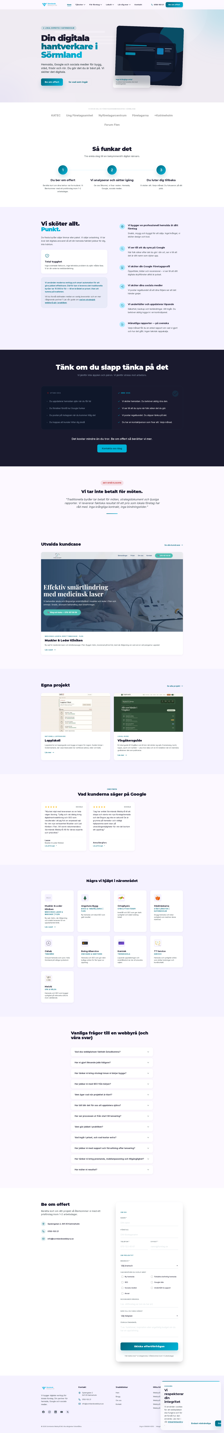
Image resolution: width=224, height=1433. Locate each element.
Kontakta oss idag (112, 448)
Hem (69, 5)
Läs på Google (50, 846)
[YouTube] (61, 1412)
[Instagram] (49, 1412)
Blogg (118, 1397)
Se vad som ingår (78, 82)
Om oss (118, 1400)
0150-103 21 (53, 1231)
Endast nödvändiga (201, 1423)
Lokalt (109, 5)
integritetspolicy (175, 1422)
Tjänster (79, 5)
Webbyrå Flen (158, 1408)
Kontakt (138, 5)
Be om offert (174, 5)
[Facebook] (43, 1412)
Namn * (124, 1218)
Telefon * (125, 1241)
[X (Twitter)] (67, 1412)
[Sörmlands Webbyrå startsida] (49, 4)
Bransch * (125, 1261)
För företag (94, 5)
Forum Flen (112, 124)
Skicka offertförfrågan (149, 1346)
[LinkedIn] (55, 1412)
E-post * (154, 1241)
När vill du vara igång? (132, 1311)
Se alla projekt (173, 686)
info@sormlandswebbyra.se (61, 1239)
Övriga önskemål (129, 1322)
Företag (124, 1230)
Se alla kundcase (172, 545)
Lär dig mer (123, 5)
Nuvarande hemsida (130, 1299)
